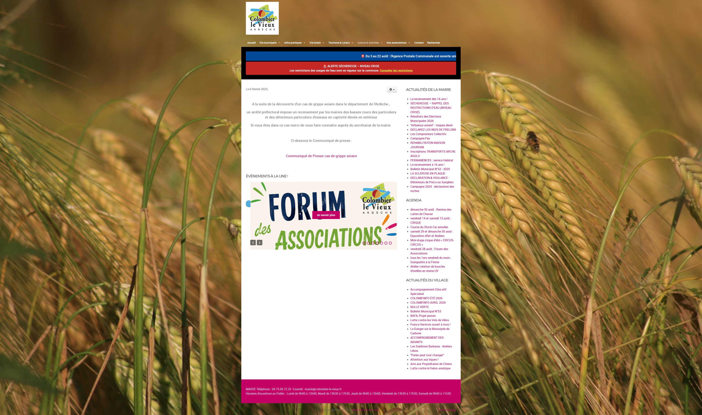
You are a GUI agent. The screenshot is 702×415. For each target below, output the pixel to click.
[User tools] (392, 89)
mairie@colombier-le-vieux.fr (323, 389)
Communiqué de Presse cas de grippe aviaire (321, 155)
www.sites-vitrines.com (365, 410)
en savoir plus (321, 215)
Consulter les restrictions (396, 70)
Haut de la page (447, 410)
